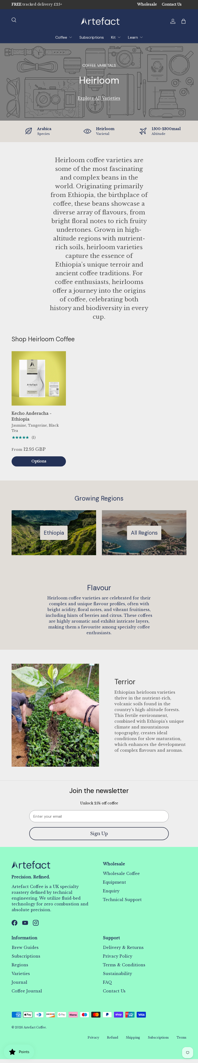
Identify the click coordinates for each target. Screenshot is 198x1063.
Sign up (99, 548)
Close (99, 567)
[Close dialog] (166, 474)
